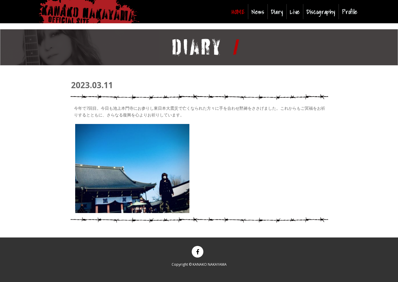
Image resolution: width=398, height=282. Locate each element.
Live (295, 12)
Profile (349, 12)
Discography (321, 12)
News (257, 12)
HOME (239, 11)
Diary (277, 12)
